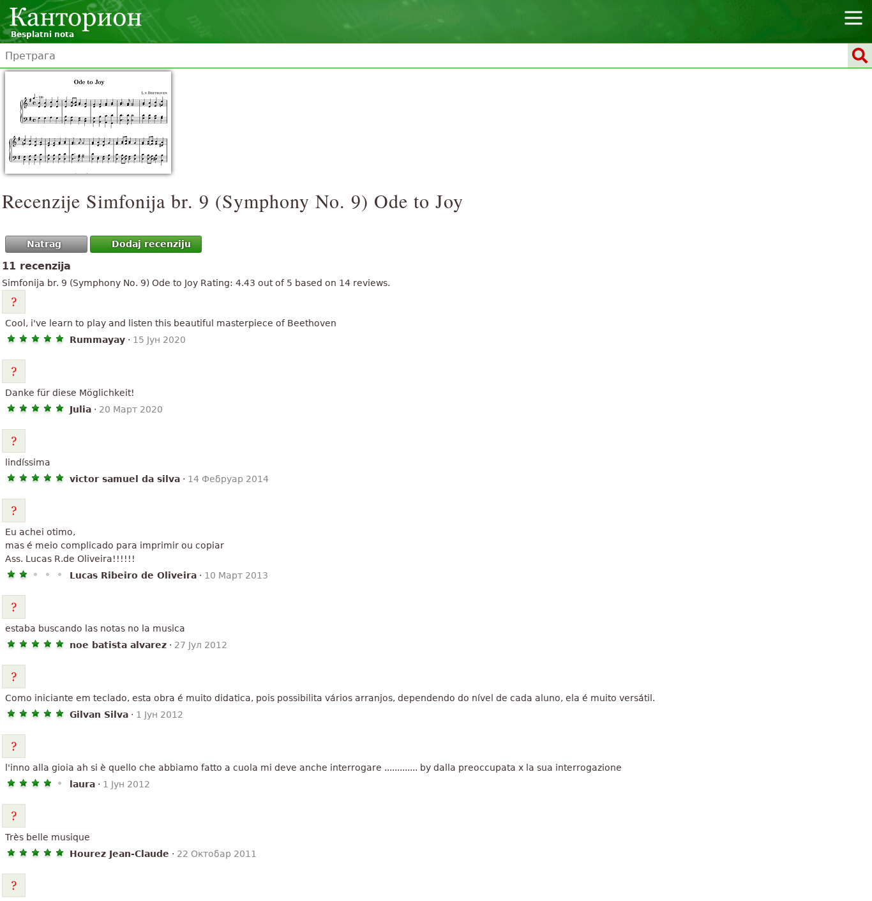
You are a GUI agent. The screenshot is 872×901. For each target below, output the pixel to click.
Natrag (44, 244)
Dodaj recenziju (151, 244)
